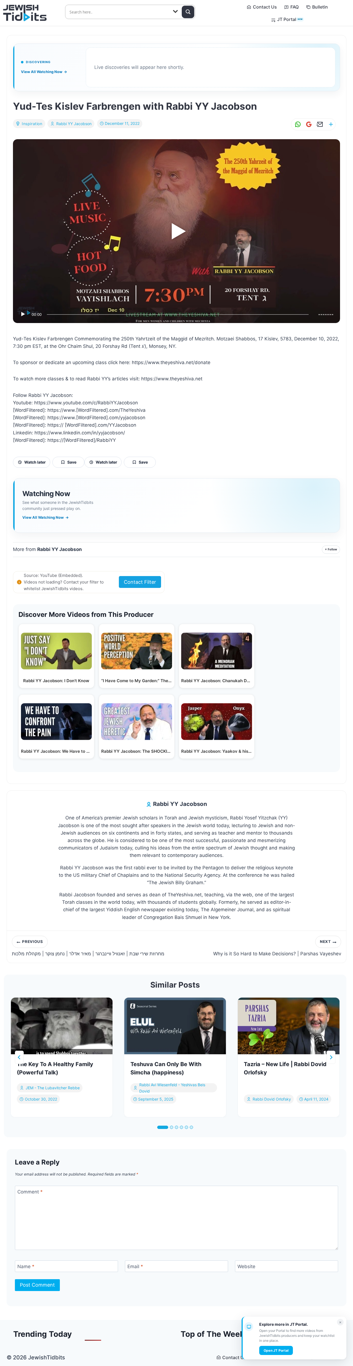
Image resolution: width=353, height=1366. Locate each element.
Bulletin (320, 7)
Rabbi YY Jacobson (74, 123)
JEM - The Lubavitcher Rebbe (53, 1088)
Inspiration (32, 123)
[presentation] (62, 1025)
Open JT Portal (276, 1350)
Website (246, 1266)
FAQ (294, 7)
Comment (30, 1192)
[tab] (162, 1127)
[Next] (331, 1057)
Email (135, 1266)
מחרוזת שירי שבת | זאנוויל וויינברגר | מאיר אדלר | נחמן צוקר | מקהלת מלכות (88, 947)
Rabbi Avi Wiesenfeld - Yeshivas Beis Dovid (172, 1088)
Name (25, 1266)
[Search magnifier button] (188, 12)
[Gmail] (307, 124)
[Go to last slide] (19, 1057)
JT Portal (290, 19)
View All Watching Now (44, 71)
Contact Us (265, 7)
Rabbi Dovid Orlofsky (272, 1099)
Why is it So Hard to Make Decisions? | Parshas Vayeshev (277, 947)
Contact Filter (140, 582)
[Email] (318, 124)
